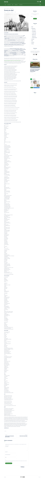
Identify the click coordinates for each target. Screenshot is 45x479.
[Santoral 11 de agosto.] (35, 85)
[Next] (35, 74)
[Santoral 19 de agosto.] (31, 82)
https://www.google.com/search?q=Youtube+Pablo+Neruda (12, 60)
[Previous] (34, 74)
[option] (35, 67)
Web (5, 457)
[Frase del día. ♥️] (35, 82)
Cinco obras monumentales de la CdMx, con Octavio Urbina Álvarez (35, 70)
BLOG (12, 4)
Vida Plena (32, 42)
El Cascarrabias (34, 31)
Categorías (16, 4)
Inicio (5, 4)
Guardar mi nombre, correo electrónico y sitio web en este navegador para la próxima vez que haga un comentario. (16, 461)
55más (32, 62)
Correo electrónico (7, 454)
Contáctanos (20, 4)
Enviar (35, 18)
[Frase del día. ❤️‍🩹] (31, 85)
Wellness (32, 43)
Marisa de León (34, 34)
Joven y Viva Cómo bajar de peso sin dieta (9, 436)
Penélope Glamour (34, 37)
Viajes (32, 40)
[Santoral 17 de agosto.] (38, 82)
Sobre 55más (9, 4)
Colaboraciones (33, 28)
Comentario (6, 446)
